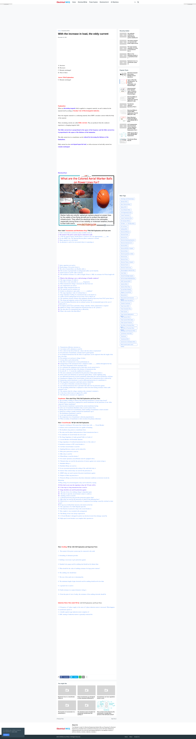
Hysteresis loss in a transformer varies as (66, 697)
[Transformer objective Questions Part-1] (123, 105)
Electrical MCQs (66, 736)
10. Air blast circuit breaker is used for (69, 446)
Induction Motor (124, 284)
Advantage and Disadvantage (127, 198)
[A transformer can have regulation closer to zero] (106, 690)
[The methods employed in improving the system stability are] (123, 35)
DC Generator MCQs (125, 220)
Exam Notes (123, 273)
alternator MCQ (124, 201)
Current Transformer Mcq (126, 218)
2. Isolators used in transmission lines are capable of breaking (75, 427)
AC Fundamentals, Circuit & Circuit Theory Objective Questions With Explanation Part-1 (132, 127)
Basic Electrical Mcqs (125, 204)
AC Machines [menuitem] (115, 2)
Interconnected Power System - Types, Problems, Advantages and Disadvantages (131, 91)
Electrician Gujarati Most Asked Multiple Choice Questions (132, 75)
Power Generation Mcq (126, 308)
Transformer (123, 336)
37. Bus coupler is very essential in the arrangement (72, 511)
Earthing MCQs (124, 229)
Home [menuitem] (74, 2)
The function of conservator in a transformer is (66, 712)
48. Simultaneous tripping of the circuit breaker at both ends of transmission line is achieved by (84, 378)
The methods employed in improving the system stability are (132, 35)
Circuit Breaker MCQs (125, 209)
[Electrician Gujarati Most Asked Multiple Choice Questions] (123, 74)
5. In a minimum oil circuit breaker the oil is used (72, 434)
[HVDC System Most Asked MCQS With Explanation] (123, 134)
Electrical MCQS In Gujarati (127, 248)
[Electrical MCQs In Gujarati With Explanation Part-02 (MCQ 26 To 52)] (123, 111)
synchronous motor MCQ (126, 333)
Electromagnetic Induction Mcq (128, 270)
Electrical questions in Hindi (127, 253)
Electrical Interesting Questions (128, 240)
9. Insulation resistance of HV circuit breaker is (71, 444)
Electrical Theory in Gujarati (127, 262)
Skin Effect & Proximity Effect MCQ (127, 325)
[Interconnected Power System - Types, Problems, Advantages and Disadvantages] (123, 90)
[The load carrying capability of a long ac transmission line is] (123, 48)
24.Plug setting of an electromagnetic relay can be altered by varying (77, 482)
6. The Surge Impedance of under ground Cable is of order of (75, 437)
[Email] (83, 677)
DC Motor (123, 223)
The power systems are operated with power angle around (132, 42)
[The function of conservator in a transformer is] (67, 705)
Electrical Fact (124, 237)
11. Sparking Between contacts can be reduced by (72, 449)
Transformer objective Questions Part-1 (131, 105)
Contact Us (136, 736)
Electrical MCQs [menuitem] (82, 2)
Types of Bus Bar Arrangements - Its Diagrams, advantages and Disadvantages (132, 82)
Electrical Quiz (124, 256)
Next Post (113, 718)
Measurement (124, 295)
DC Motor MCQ (131, 223)
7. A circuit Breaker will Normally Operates (70, 439)
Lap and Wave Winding (126, 289)
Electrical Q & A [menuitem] (104, 2)
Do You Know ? (124, 226)
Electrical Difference (125, 231)
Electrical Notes (124, 251)
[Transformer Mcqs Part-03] (123, 140)
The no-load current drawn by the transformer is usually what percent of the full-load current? (106, 713)
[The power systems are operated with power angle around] (123, 42)
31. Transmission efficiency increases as (69, 347)
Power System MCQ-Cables (127, 319)
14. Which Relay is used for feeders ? (68, 456)
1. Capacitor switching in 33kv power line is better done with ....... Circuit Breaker (81, 425)
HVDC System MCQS (126, 281)
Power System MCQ (125, 317)
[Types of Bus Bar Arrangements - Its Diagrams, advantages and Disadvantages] (123, 81)
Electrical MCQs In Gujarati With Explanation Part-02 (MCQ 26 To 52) (132, 112)
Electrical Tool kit (124, 264)
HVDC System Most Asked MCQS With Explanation (132, 134)
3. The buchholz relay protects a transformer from (72, 430)
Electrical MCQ (124, 245)
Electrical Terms (124, 259)
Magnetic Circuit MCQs (126, 292)
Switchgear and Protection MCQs (128, 330)
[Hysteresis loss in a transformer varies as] (67, 690)
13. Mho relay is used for (65, 454)
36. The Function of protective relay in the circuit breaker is (74, 509)
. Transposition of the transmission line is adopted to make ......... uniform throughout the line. (85, 363)
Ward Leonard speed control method (127, 345)
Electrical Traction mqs (126, 267)
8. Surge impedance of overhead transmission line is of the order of (77, 442)
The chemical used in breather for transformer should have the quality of (86, 713)
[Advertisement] (98, 16)
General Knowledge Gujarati (127, 275)
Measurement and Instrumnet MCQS (127, 298)
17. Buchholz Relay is (64, 463)
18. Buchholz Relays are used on (67, 466)
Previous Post (60, 718)
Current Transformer (125, 215)
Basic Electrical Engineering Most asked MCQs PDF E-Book (132, 119)
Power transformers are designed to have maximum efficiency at (86, 697)
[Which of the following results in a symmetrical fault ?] (123, 55)
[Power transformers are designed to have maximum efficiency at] (87, 690)
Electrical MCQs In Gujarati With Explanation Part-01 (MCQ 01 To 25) (132, 99)
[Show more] (86, 677)
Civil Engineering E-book (126, 212)
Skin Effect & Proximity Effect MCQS (127, 328)
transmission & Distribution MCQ (128, 341)
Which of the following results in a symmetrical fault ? (132, 56)
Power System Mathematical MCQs (127, 314)
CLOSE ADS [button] (6, 4)
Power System (124, 311)
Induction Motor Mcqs (125, 286)
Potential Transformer (125, 303)
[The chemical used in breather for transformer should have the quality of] (87, 705)
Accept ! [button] (6, 734)
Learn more (14, 731)
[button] (135, 2)
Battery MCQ (124, 207)
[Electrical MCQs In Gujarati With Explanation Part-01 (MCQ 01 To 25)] (123, 98)
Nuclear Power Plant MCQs (127, 300)
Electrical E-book (124, 234)
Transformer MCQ (66, 30)
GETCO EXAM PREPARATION (128, 278)
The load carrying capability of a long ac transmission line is (132, 49)
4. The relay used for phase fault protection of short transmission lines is (78, 432)
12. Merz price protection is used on (68, 451)
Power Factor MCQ (125, 306)
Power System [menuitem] (93, 2)
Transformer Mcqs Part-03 (132, 140)
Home (59, 30)
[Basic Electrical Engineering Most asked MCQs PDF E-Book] (123, 119)
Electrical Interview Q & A (126, 242)
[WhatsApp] (80, 677)
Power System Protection (126, 322)
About (130, 736)
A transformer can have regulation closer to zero (106, 697)
